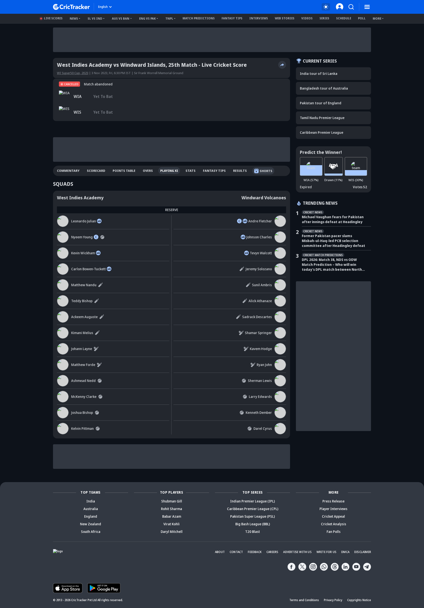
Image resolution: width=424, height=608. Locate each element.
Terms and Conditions (304, 600)
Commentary (68, 170)
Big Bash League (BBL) (252, 524)
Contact (236, 552)
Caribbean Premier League (321, 132)
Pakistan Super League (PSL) (252, 516)
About (220, 552)
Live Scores (53, 18)
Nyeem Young (82, 237)
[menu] (367, 7)
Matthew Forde (83, 364)
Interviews (258, 18)
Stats (191, 170)
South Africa (90, 531)
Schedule (343, 18)
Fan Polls (334, 531)
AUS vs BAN (120, 18)
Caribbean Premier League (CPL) (252, 508)
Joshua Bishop (82, 412)
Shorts (266, 171)
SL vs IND (95, 18)
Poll (362, 18)
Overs (148, 170)
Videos (307, 18)
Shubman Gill (171, 501)
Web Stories (284, 18)
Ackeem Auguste (84, 316)
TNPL (169, 18)
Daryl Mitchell (172, 531)
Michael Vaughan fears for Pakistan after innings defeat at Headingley (333, 219)
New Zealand (90, 524)
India (90, 501)
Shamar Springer (258, 332)
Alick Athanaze (260, 300)
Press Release (333, 501)
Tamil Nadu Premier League (322, 117)
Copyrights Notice (359, 600)
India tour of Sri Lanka (318, 73)
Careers (272, 552)
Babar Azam (171, 516)
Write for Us (326, 552)
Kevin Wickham (83, 253)
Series (324, 18)
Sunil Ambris (262, 285)
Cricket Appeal (333, 516)
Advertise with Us (297, 552)
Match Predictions (199, 18)
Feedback (255, 552)
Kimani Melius (82, 332)
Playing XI (169, 170)
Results (240, 170)
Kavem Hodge (261, 348)
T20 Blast (252, 531)
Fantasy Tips (232, 18)
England (90, 516)
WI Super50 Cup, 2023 (72, 73)
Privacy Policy (333, 600)
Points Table (124, 170)
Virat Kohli (171, 524)
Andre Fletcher (260, 221)
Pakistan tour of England (320, 103)
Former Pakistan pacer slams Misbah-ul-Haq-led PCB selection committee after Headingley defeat (333, 240)
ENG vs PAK (147, 18)
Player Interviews (333, 508)
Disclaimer (362, 552)
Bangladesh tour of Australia (324, 88)
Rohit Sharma (171, 508)
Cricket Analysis (333, 524)
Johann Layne (81, 348)
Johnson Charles (259, 237)
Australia (90, 508)
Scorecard (96, 170)
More (377, 18)
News (74, 18)
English (103, 7)
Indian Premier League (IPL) (252, 501)
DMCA (345, 552)
